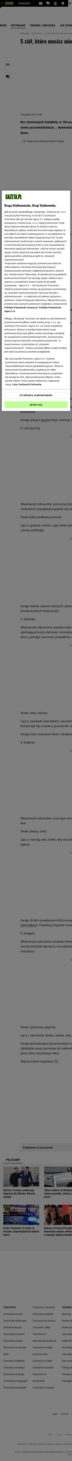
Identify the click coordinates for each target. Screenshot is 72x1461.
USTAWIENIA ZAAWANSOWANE (36, 395)
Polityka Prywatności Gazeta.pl (21, 307)
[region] (36, 300)
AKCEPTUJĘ (36, 404)
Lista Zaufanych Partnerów (27, 384)
